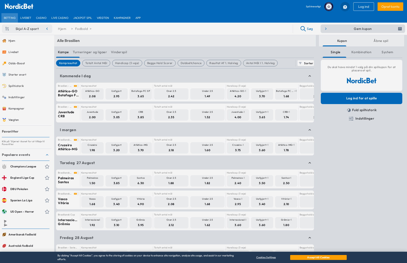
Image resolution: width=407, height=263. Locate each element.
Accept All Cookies (318, 257)
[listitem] (9, 18)
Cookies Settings (266, 257)
